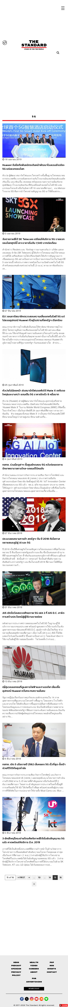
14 (50, 877)
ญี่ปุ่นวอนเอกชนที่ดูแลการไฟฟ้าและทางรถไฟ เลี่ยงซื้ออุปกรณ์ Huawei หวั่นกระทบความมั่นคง (31, 688)
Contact (52, 972)
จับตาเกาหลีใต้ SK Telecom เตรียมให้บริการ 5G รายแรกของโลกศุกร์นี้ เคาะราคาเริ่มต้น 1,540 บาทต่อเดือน (33, 240)
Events (51, 969)
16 (61, 877)
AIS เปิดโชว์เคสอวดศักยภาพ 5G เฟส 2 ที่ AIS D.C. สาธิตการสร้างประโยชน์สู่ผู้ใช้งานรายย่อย (33, 614)
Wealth (34, 962)
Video (33, 965)
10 (39, 877)
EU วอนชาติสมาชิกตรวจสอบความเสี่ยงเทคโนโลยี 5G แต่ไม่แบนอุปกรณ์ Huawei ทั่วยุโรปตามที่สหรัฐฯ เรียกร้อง (33, 318)
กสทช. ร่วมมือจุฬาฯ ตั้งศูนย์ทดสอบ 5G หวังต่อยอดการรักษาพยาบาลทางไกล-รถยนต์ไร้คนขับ (32, 466)
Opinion (16, 969)
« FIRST (21, 877)
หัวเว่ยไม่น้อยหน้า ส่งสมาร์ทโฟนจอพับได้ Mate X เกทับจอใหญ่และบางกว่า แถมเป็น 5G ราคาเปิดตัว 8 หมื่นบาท (33, 392)
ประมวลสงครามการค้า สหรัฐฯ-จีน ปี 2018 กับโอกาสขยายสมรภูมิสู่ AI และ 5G (31, 540)
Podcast (16, 965)
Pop (52, 962)
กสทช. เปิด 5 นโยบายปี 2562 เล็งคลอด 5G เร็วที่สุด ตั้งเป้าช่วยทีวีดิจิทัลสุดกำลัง (33, 766)
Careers (34, 969)
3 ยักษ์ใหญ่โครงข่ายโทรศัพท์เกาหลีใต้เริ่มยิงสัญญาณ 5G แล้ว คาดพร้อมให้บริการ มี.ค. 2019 (33, 840)
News (16, 962)
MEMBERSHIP (34, 988)
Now (52, 965)
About (33, 972)
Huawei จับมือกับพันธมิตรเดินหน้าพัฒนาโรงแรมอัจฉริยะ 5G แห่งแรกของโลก (33, 166)
